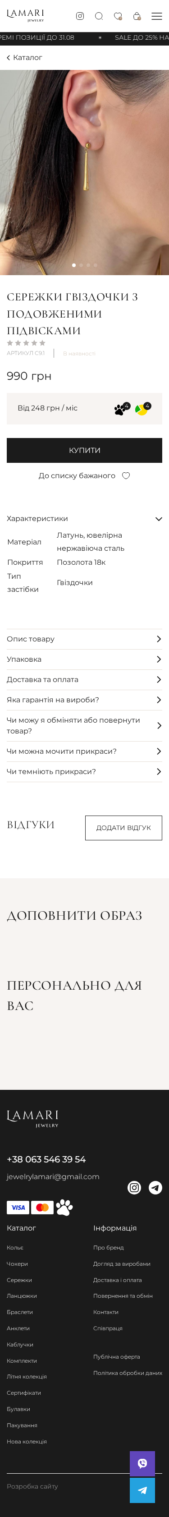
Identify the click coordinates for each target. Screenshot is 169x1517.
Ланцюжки (22, 1295)
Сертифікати (24, 1392)
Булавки (18, 1409)
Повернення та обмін (123, 1295)
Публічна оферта (116, 1356)
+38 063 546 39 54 (46, 1159)
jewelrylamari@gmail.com (53, 1176)
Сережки (19, 1280)
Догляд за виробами (122, 1263)
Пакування (22, 1425)
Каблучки (20, 1344)
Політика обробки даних (127, 1372)
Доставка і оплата (117, 1280)
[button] (156, 16)
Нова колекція (27, 1441)
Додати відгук (123, 828)
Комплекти (22, 1360)
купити (84, 450)
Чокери (17, 1263)
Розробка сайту (32, 1486)
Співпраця (108, 1328)
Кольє (15, 1247)
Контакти (106, 1312)
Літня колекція (27, 1376)
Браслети (20, 1312)
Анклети (18, 1328)
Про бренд (108, 1247)
